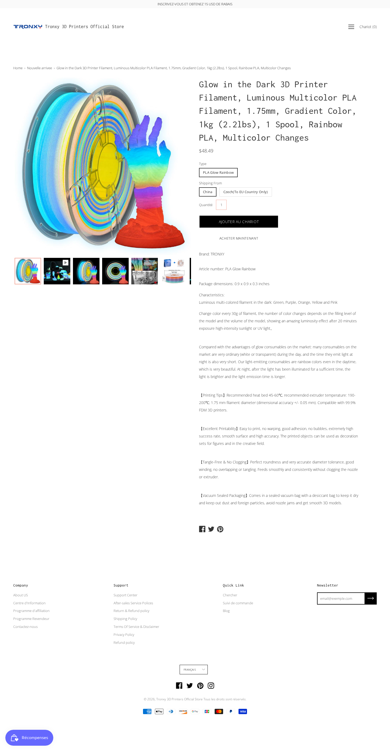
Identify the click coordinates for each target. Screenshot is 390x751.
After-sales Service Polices (133, 603)
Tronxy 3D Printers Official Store (84, 26)
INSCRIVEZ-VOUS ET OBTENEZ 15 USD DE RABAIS (195, 4)
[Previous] (26, 166)
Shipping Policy (125, 618)
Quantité (206, 204)
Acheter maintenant (238, 238)
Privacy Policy (124, 634)
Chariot (368, 26)
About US (20, 595)
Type (202, 163)
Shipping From (210, 183)
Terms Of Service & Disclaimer (136, 626)
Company (20, 585)
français (190, 669)
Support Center (125, 595)
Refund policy (124, 642)
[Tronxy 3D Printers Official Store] (27, 26)
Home (18, 68)
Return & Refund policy (131, 610)
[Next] (177, 166)
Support (121, 585)
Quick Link (233, 585)
